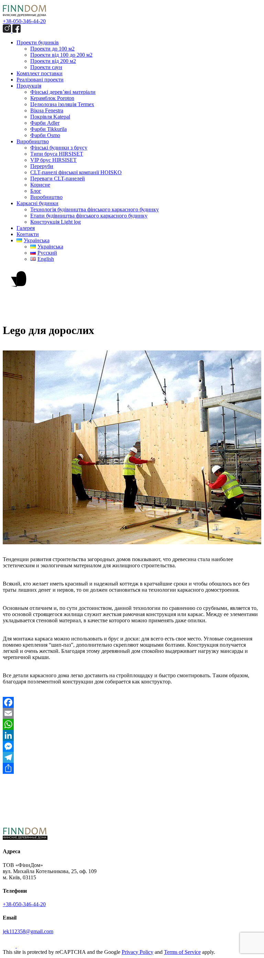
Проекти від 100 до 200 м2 (61, 55)
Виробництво (32, 141)
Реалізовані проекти (40, 79)
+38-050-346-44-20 (24, 21)
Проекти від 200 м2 (53, 61)
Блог (35, 191)
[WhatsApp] (132, 724)
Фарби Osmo (45, 135)
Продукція (28, 86)
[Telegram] (132, 757)
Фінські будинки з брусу (58, 148)
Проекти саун (46, 67)
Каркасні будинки (37, 203)
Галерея (25, 228)
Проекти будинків (37, 42)
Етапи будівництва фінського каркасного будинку (88, 216)
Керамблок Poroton (52, 98)
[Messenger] (132, 746)
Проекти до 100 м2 (52, 49)
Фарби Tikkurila (48, 129)
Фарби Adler (44, 123)
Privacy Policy (137, 952)
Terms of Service (182, 952)
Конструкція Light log (55, 222)
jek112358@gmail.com (28, 931)
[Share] (132, 768)
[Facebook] (132, 702)
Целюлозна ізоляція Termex (62, 104)
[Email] (132, 713)
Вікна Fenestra (46, 110)
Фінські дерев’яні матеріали (63, 92)
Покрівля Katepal (50, 117)
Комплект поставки (39, 73)
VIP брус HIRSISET (53, 160)
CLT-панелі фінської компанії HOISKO (76, 172)
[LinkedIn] (132, 735)
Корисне (40, 185)
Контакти (27, 234)
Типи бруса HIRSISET (56, 154)
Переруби (41, 166)
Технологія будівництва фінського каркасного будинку (94, 209)
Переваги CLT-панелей (57, 178)
